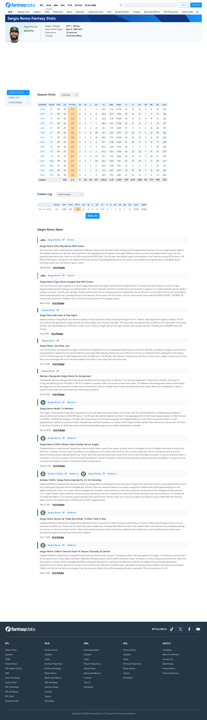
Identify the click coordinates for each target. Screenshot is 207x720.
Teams (48, 696)
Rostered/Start (122, 12)
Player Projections (92, 664)
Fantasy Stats (23, 12)
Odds (47, 12)
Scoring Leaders (91, 650)
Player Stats (11, 650)
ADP (109, 12)
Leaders (37, 12)
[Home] (20, 5)
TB (51, 151)
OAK (51, 170)
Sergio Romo (54, 240)
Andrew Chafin (55, 473)
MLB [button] (49, 5)
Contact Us (167, 659)
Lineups (136, 12)
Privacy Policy (168, 668)
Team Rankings (12, 677)
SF (51, 109)
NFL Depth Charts (13, 668)
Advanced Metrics (152, 12)
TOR (51, 175)
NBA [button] (56, 5)
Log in (183, 5)
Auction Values (188, 12)
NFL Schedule (11, 691)
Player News (11, 664)
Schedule (49, 701)
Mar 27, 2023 (45, 209)
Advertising (167, 664)
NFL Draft (9, 696)
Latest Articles (12, 701)
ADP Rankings (51, 682)
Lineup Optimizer (96, 12)
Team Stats (10, 682)
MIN (51, 161)
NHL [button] (63, 5)
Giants (70, 240)
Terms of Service (170, 673)
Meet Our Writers (170, 654)
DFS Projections (171, 12)
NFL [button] (42, 5)
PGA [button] (70, 5)
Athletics (71, 438)
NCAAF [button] (78, 5)
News (69, 12)
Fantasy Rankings (53, 668)
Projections (58, 12)
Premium (196, 5)
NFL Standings (12, 687)
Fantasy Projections (54, 664)
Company (167, 650)
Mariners (71, 402)
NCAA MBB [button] (90, 5)
